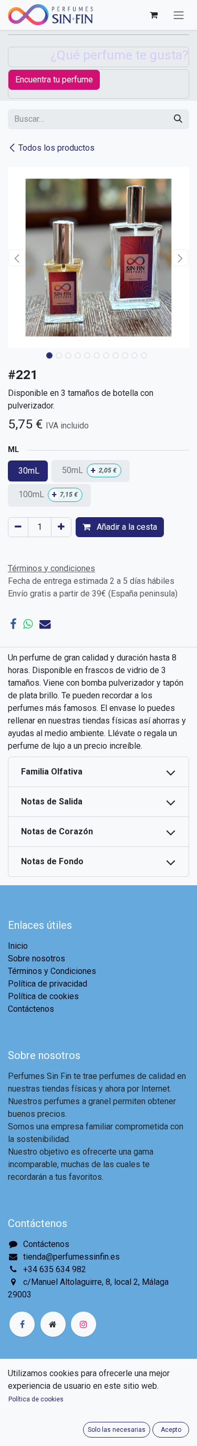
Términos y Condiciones (52, 971)
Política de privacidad (47, 984)
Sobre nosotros (36, 958)
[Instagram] (83, 1324)
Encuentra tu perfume (54, 80)
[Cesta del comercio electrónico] (153, 14)
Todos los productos (56, 148)
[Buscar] (178, 119)
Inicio (18, 946)
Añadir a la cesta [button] (126, 527)
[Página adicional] (53, 1324)
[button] (17, 257)
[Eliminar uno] (18, 527)
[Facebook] (13, 624)
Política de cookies (43, 996)
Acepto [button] (171, 1429)
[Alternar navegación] (178, 15)
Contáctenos (31, 1009)
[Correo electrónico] (45, 624)
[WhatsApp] (28, 624)
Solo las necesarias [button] (117, 1429)
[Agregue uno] (61, 527)
